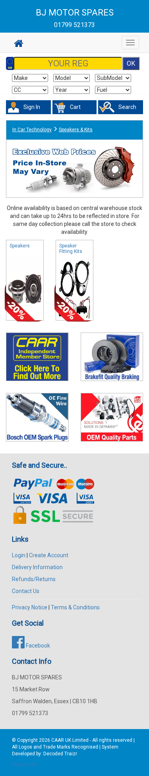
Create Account (48, 555)
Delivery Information (37, 567)
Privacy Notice (29, 607)
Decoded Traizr (60, 754)
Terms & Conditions (75, 607)
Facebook (37, 645)
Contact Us (25, 591)
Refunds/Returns (34, 579)
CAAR (57, 740)
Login (18, 555)
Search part (24, 764)
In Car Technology (32, 129)
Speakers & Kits (76, 129)
